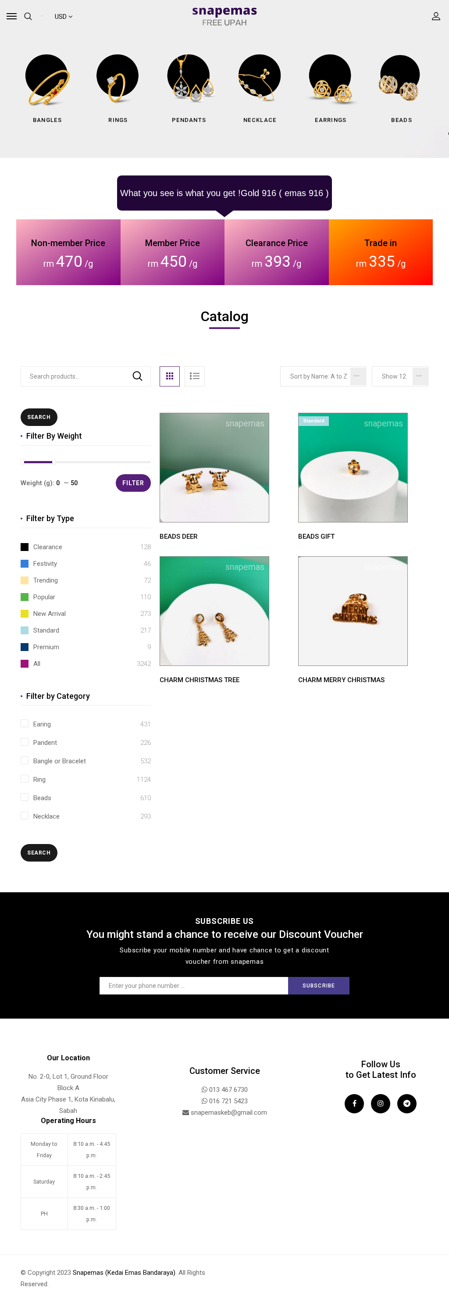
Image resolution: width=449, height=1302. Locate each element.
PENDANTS (189, 120)
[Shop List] (195, 376)
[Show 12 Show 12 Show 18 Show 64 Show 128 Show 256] (400, 376)
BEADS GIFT (316, 536)
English (43, 16)
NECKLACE (259, 120)
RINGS (118, 120)
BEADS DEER (179, 536)
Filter (133, 482)
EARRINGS (330, 120)
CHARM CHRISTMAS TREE (199, 680)
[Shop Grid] (170, 376)
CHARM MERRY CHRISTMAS (341, 680)
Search (138, 376)
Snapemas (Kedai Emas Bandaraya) (124, 1273)
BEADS (401, 120)
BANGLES (47, 120)
